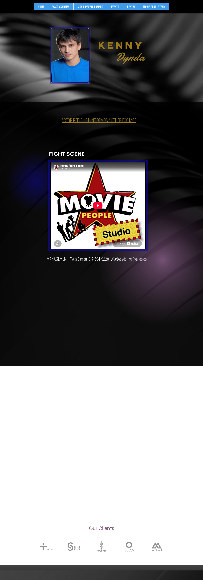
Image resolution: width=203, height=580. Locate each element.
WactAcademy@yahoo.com (130, 258)
